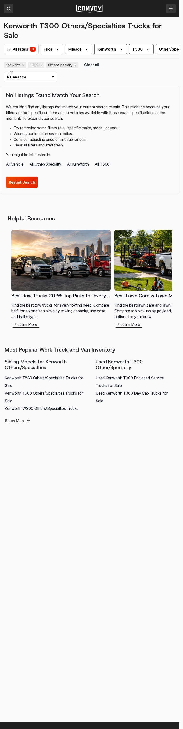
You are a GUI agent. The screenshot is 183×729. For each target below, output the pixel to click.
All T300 (102, 164)
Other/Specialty (62, 65)
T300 (36, 65)
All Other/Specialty (45, 164)
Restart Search (22, 182)
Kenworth (15, 65)
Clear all (91, 65)
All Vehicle (15, 164)
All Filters (20, 49)
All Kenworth (78, 164)
